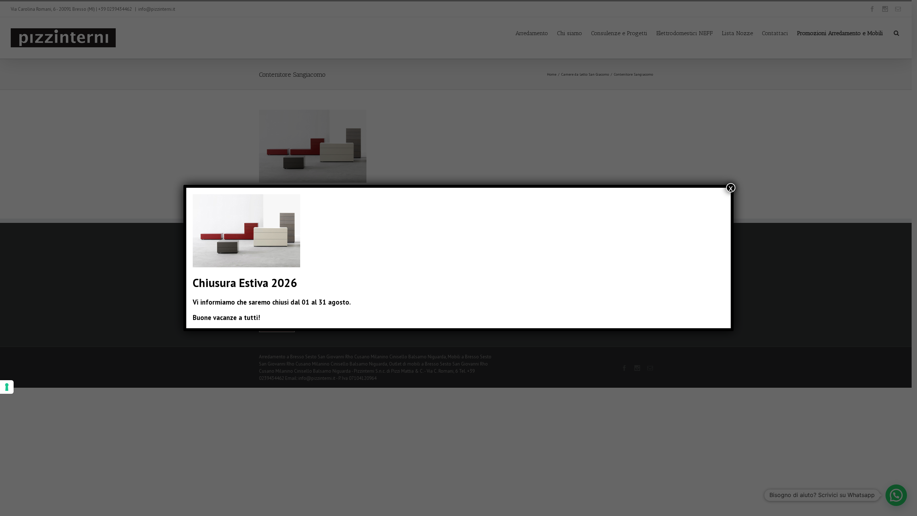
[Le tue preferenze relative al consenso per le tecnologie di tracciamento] (7, 387)
